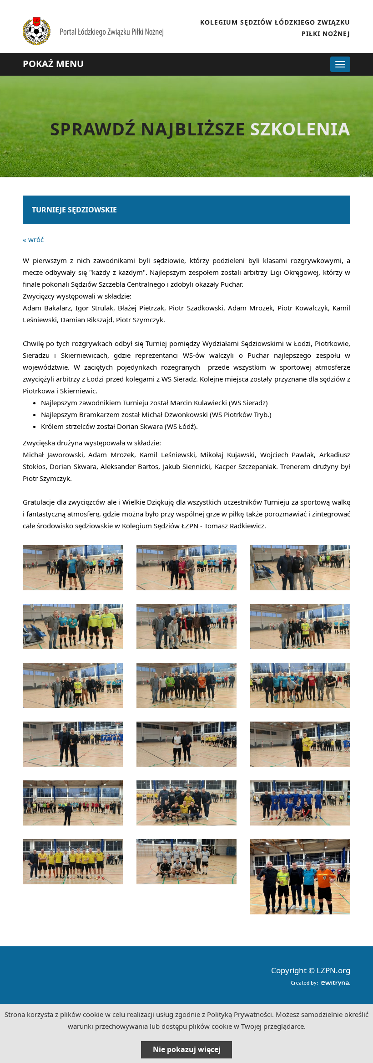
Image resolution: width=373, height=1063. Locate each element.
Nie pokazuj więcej (187, 1049)
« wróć (33, 239)
